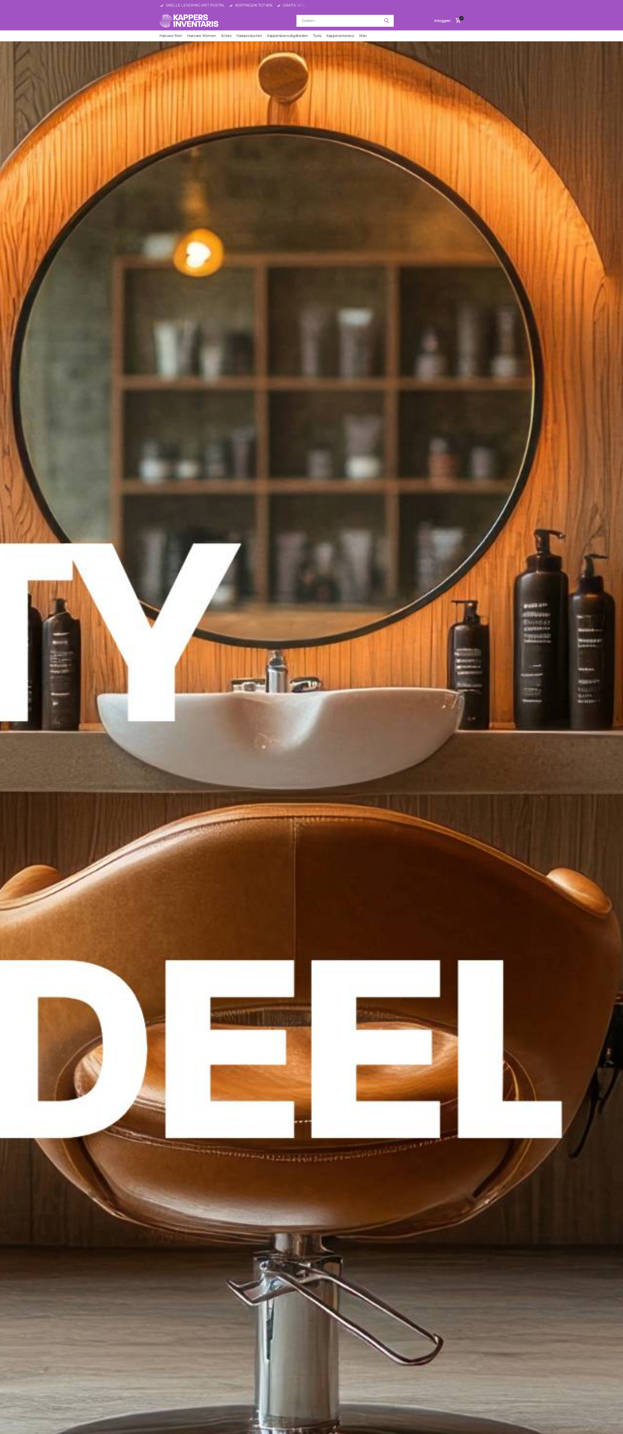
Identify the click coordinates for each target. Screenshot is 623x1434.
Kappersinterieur (340, 36)
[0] (457, 21)
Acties (226, 36)
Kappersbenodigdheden (287, 36)
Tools (317, 36)
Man (363, 36)
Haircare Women (201, 36)
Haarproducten (249, 36)
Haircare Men (170, 36)
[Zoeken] (386, 20)
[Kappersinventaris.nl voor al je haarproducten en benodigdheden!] (189, 20)
